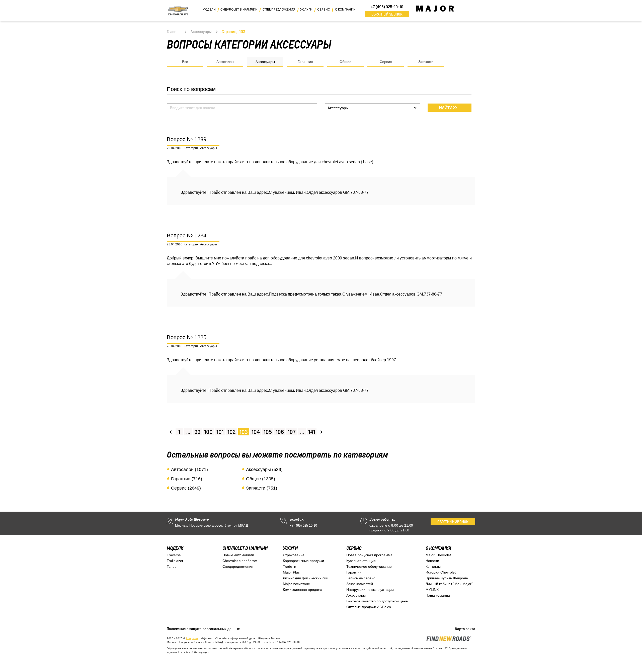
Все (185, 62)
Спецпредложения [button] (279, 9)
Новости (432, 561)
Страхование (293, 555)
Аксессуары (201, 31)
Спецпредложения (237, 566)
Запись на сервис (360, 578)
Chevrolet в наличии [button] (239, 9)
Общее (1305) (260, 478)
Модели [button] (209, 9)
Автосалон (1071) (189, 469)
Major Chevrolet (438, 555)
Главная (174, 31)
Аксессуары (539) (264, 469)
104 (256, 431)
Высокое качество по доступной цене (377, 601)
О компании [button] (345, 9)
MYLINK (432, 590)
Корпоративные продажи (303, 561)
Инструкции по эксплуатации (370, 590)
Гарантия (305, 62)
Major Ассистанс (296, 584)
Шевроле (192, 638)
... (188, 431)
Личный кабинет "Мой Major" (449, 584)
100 (208, 431)
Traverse (174, 555)
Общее (345, 62)
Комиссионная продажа (302, 590)
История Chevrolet (441, 572)
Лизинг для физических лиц (305, 578)
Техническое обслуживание (369, 566)
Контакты (433, 566)
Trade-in (289, 566)
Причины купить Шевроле (447, 578)
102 (231, 431)
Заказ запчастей (359, 584)
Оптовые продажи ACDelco (368, 607)
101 (220, 431)
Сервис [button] (323, 9)
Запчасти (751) (261, 488)
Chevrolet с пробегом (239, 561)
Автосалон (225, 62)
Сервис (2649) (186, 488)
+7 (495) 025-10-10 (387, 6)
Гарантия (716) (186, 478)
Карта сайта (465, 628)
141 (311, 431)
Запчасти (425, 62)
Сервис (386, 62)
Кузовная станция (361, 561)
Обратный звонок (387, 14)
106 (280, 431)
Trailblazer (175, 561)
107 (292, 431)
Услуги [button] (306, 9)
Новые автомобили (238, 555)
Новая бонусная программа (369, 555)
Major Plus (291, 572)
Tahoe (172, 566)
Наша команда (438, 595)
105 (268, 431)
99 (197, 431)
